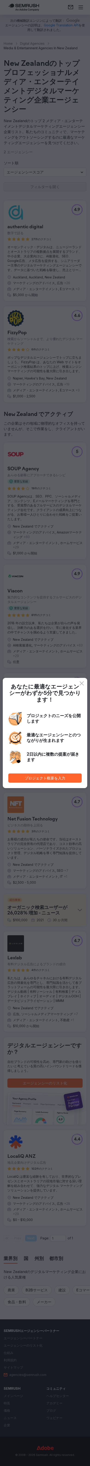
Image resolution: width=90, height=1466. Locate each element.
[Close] (81, 683)
